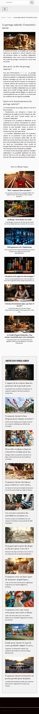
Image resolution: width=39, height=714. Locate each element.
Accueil (3, 17)
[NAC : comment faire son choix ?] (19, 179)
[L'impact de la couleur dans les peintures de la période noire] (19, 372)
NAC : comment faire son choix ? (19, 190)
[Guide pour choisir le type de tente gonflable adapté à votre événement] (19, 632)
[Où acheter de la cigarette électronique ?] (19, 265)
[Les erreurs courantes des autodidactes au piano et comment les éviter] (19, 502)
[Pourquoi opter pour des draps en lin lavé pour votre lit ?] (19, 535)
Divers (9, 17)
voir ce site (23, 73)
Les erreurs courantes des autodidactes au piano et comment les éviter (16, 516)
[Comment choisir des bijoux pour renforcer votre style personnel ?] (19, 471)
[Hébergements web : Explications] (19, 236)
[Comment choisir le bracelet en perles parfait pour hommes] (19, 665)
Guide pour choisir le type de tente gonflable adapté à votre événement (18, 645)
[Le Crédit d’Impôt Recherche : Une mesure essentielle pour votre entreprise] (19, 324)
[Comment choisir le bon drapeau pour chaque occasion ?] (19, 405)
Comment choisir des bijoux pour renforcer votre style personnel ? (17, 485)
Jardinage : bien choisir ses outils (19, 220)
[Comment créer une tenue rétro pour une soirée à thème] (19, 599)
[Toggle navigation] (4, 9)
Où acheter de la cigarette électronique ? (19, 276)
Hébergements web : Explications (19, 247)
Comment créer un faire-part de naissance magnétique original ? (18, 579)
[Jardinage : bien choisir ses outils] (19, 208)
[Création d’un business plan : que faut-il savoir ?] (19, 292)
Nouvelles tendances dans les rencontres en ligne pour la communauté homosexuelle (18, 452)
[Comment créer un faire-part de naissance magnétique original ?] (19, 566)
